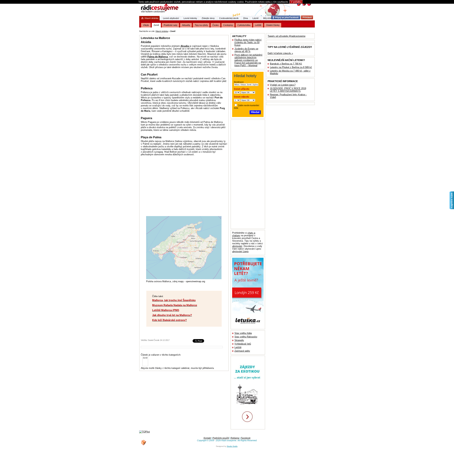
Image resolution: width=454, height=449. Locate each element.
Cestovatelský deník (229, 18)
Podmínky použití (220, 438)
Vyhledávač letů (242, 343)
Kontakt (207, 438)
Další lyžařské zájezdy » (280, 53)
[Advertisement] (220, 30)
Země (156, 25)
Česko (215, 25)
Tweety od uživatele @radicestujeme (286, 36)
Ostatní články (272, 25)
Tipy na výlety (201, 25)
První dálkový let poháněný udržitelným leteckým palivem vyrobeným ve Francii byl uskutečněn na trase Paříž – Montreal (248, 60)
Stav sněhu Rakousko (245, 336)
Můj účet (267, 18)
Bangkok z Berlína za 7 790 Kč (286, 63)
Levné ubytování (171, 18)
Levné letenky (190, 18)
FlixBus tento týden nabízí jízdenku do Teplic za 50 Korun (248, 42)
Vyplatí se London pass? (282, 84)
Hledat (255, 112)
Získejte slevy (208, 18)
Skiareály (239, 340)
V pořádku (296, 2)
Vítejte (146, 25)
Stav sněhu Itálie (243, 333)
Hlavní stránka (162, 31)
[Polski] (309, 5)
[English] (304, 5)
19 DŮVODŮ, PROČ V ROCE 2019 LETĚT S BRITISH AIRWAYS (288, 89)
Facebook (245, 438)
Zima (245, 18)
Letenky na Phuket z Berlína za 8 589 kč (291, 67)
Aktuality (186, 25)
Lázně (256, 18)
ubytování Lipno (240, 251)
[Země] (145, 358)
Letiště (237, 347)
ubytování (237, 246)
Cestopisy (228, 25)
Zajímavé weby (242, 351)
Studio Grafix (232, 446)
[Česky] (299, 5)
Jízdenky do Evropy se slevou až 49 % (246, 50)
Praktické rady (170, 25)
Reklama (235, 438)
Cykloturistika (243, 25)
